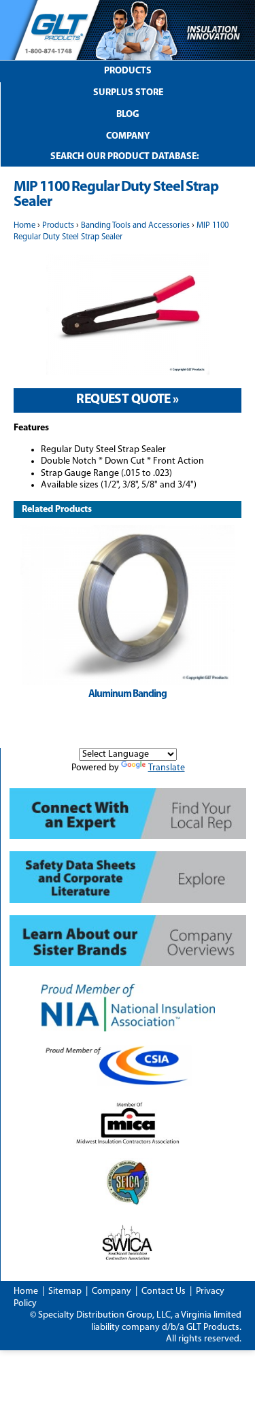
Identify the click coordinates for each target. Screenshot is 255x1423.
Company (128, 136)
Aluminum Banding (127, 694)
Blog (127, 114)
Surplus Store (128, 93)
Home (24, 226)
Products (128, 71)
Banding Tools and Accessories (135, 226)
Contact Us (163, 1291)
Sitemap (65, 1291)
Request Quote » (127, 400)
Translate (166, 768)
